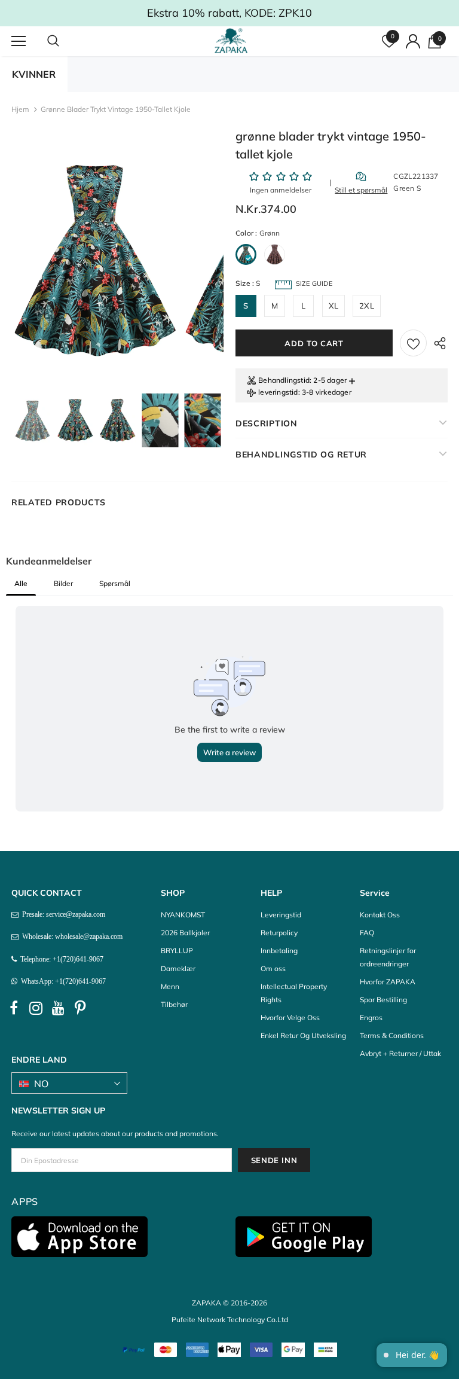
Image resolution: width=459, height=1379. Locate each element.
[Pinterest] (80, 1008)
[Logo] (231, 40)
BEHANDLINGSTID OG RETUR (301, 454)
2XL (366, 305)
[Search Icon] (65, 41)
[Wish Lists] (413, 343)
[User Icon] (413, 41)
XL (333, 305)
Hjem (20, 109)
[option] (96, 260)
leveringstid (278, 392)
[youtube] (58, 1008)
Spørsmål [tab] (114, 583)
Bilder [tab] (63, 583)
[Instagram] (36, 1008)
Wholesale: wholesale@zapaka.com (71, 936)
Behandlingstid (284, 380)
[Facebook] (14, 1008)
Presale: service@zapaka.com (62, 914)
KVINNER (34, 74)
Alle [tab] (20, 583)
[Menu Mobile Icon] (18, 41)
